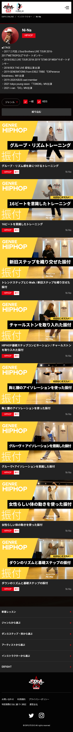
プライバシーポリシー (39, 699)
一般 (31, 101)
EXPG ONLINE (8, 17)
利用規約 (21, 699)
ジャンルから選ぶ (11, 622)
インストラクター (24, 17)
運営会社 (34, 704)
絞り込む (36, 111)
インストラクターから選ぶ (16, 656)
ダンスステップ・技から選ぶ (17, 633)
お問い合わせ (8, 699)
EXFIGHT (7, 666)
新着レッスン (9, 611)
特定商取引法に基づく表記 (14, 704)
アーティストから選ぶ (13, 644)
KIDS (44, 101)
